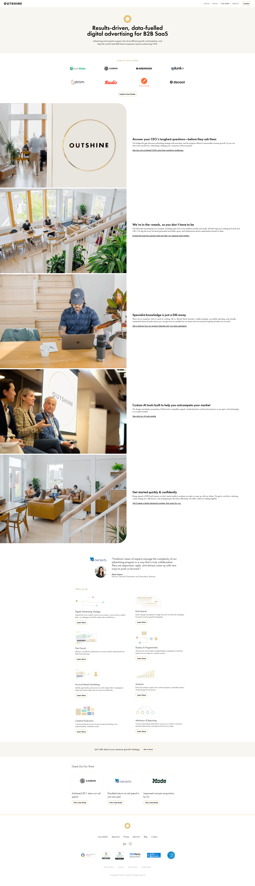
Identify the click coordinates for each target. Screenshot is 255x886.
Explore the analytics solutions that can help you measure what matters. (161, 235)
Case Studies (225, 3)
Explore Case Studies (127, 94)
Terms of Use (132, 867)
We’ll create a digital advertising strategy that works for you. (156, 503)
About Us (136, 836)
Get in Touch (148, 749)
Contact (246, 3)
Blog (145, 836)
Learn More (81, 622)
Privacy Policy (109, 867)
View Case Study (79, 802)
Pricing (126, 836)
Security (121, 867)
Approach (116, 836)
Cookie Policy (146, 867)
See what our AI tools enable (144, 416)
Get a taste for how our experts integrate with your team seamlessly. (159, 326)
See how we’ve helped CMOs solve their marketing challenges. (158, 150)
